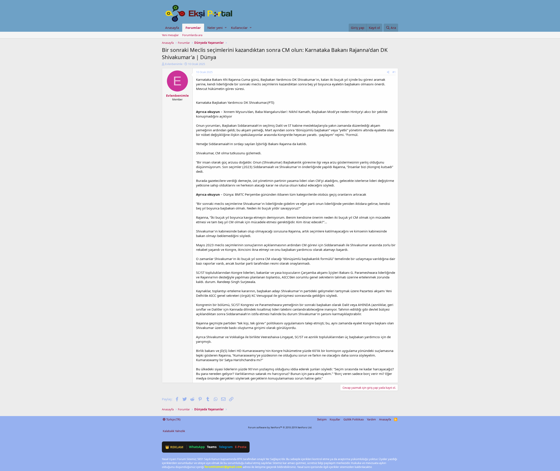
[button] (226, 28)
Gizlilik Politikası (353, 419)
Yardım (371, 419)
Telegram (226, 447)
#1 (394, 72)
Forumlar (193, 27)
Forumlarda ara (192, 35)
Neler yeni (215, 27)
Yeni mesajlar (170, 35)
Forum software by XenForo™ (280, 427)
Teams (212, 447)
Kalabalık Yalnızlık (174, 431)
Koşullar (335, 419)
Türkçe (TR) (173, 419)
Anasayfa (172, 27)
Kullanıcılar (239, 27)
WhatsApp (197, 447)
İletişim (322, 419)
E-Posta (240, 447)
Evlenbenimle (173, 64)
